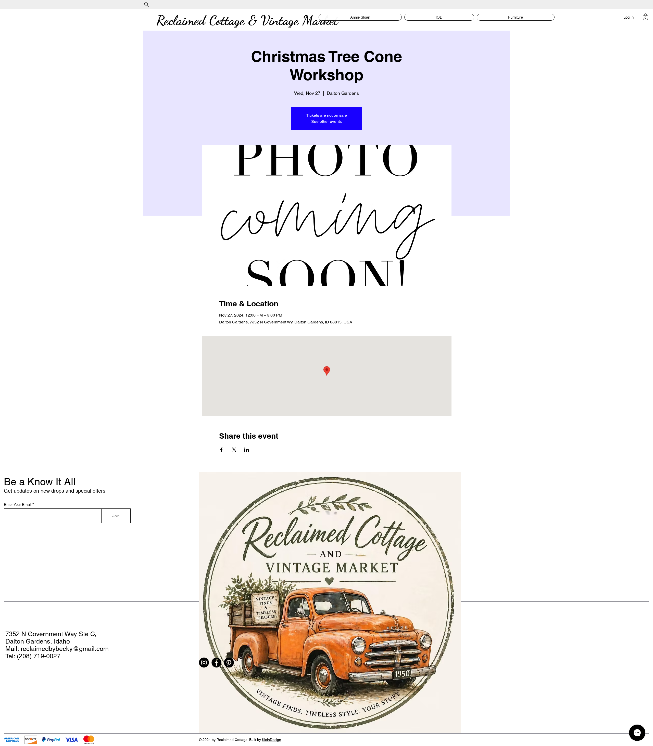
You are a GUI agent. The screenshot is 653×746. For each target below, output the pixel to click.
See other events (326, 121)
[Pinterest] (229, 663)
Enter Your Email (17, 504)
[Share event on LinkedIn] (246, 450)
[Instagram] (204, 663)
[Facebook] (216, 663)
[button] (645, 17)
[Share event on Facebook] (221, 450)
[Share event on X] (234, 450)
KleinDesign (271, 740)
